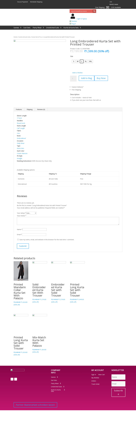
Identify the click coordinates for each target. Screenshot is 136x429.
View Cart (101, 375)
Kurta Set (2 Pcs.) (37, 37)
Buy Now (101, 78)
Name (19, 229)
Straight (19, 158)
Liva (18, 133)
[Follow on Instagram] (15, 379)
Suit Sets (26, 28)
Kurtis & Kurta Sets (71, 28)
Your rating (21, 213)
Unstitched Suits (52, 28)
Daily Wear (20, 143)
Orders (93, 381)
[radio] (73, 61)
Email (19, 234)
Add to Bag (86, 78)
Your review (21, 216)
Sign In (93, 375)
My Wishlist (95, 378)
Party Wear (37, 28)
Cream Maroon (22, 153)
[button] (76, 72)
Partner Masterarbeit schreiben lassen (35, 404)
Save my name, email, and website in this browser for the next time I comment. (46, 240)
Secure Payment (22, 2)
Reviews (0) (41, 109)
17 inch (19, 118)
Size (71, 56)
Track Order (95, 384)
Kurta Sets (20, 148)
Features (19, 109)
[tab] (18, 109)
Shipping (29, 109)
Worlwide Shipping (36, 2)
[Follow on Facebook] (12, 379)
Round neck (21, 123)
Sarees (16, 28)
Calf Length (21, 128)
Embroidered (21, 138)
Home (15, 37)
